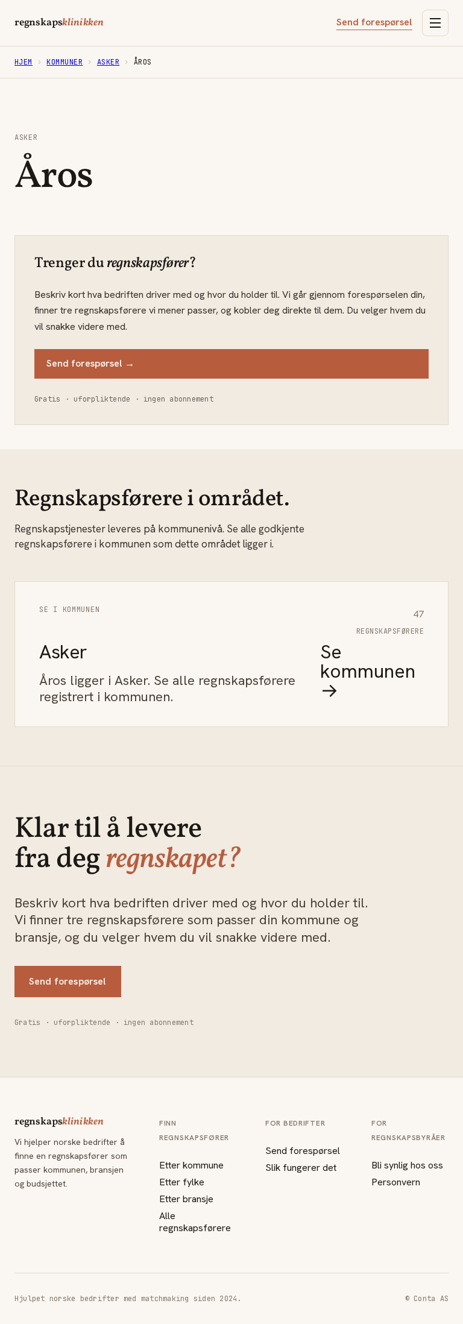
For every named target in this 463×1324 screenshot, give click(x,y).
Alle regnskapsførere (195, 1221)
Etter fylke (181, 1182)
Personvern (395, 1182)
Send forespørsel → (90, 363)
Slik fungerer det (300, 1167)
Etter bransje (186, 1199)
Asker (108, 62)
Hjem (23, 62)
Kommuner (64, 62)
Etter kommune (191, 1165)
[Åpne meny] (435, 23)
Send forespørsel (374, 22)
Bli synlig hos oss (407, 1165)
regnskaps (59, 23)
